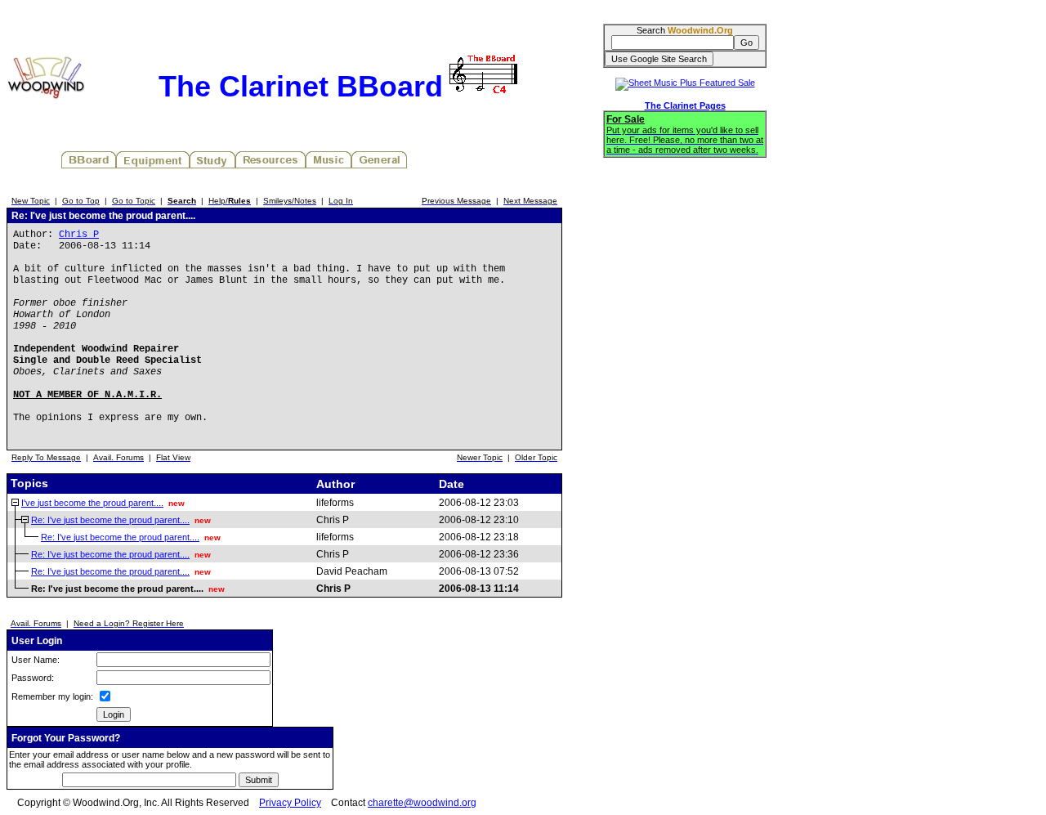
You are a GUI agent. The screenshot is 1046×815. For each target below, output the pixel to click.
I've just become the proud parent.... (92, 503)
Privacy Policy (290, 802)
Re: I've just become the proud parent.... (110, 520)
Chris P (79, 234)
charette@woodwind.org (422, 802)
